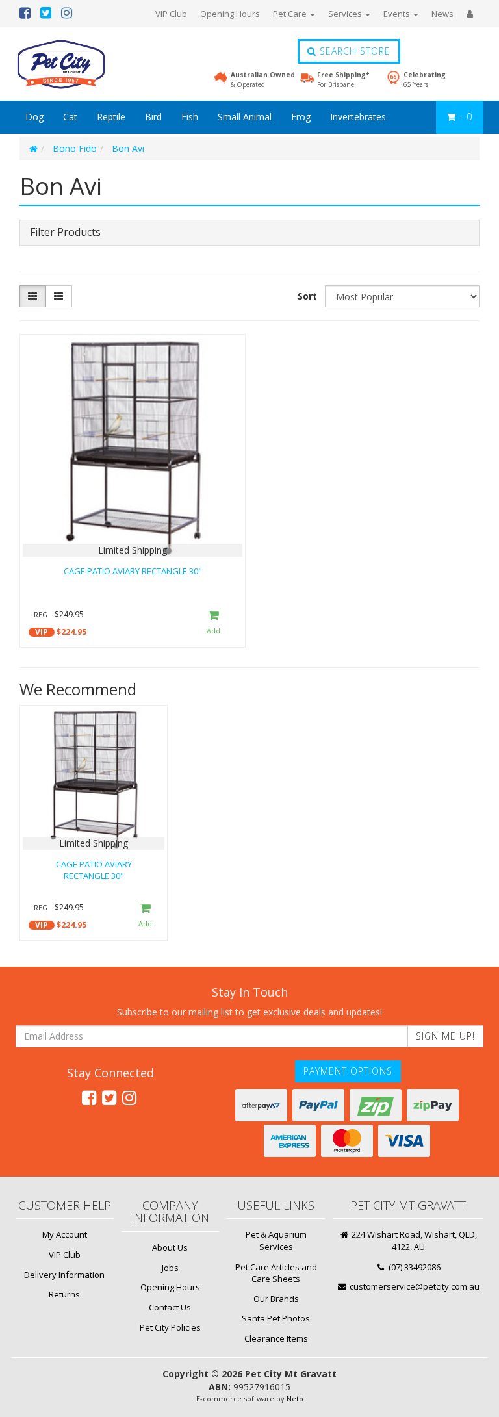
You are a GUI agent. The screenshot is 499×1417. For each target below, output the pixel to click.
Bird (153, 116)
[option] (94, 826)
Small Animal (245, 116)
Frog (301, 116)
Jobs (170, 1267)
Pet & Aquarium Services (276, 1241)
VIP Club (171, 13)
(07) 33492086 (414, 1267)
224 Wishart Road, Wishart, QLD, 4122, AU (413, 1241)
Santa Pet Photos (276, 1318)
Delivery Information (64, 1275)
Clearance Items (276, 1338)
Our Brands (276, 1299)
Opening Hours (230, 13)
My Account (64, 1234)
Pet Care (291, 13)
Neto (295, 1398)
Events (397, 13)
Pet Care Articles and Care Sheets (276, 1273)
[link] (89, 1097)
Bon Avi (128, 148)
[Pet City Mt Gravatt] (80, 64)
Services (346, 13)
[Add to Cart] (213, 623)
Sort (307, 296)
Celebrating (424, 79)
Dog (34, 116)
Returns (64, 1294)
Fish (189, 116)
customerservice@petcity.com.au (414, 1286)
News (442, 13)
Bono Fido (75, 148)
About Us (170, 1247)
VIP (41, 631)
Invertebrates (358, 116)
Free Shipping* (343, 79)
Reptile (111, 116)
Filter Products (65, 232)
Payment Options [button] (347, 1071)
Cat (70, 116)
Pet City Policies (170, 1327)
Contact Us (170, 1307)
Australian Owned (263, 79)
